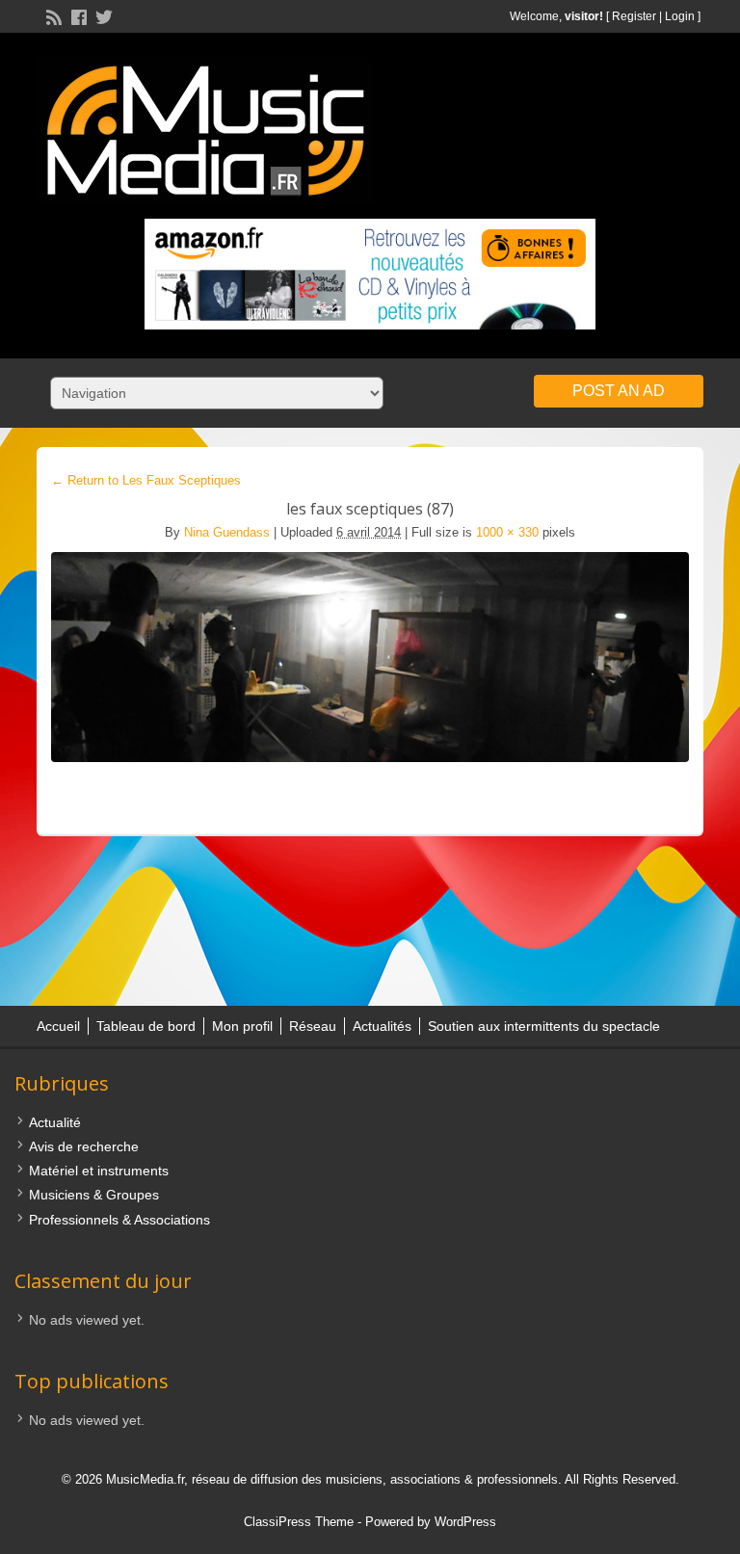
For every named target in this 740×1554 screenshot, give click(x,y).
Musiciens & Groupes (94, 1194)
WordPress (465, 1521)
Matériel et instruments (99, 1170)
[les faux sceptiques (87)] (369, 657)
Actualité (55, 1122)
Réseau (312, 1026)
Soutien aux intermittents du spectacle (544, 1026)
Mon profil (242, 1026)
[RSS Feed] (52, 15)
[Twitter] (102, 15)
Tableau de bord (146, 1026)
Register (634, 16)
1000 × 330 (507, 532)
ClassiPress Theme (299, 1521)
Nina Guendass (227, 532)
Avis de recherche (84, 1146)
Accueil (58, 1026)
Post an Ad (618, 390)
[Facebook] (77, 15)
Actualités (382, 1026)
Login (680, 16)
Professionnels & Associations (119, 1219)
